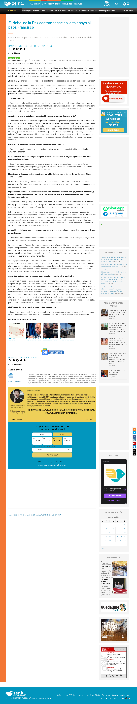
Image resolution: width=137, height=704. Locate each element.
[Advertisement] (52, 495)
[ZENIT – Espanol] (16, 4)
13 (117, 532)
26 (113, 540)
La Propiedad (78, 695)
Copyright (115, 695)
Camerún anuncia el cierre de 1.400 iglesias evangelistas (117, 372)
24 (106, 540)
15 (125, 532)
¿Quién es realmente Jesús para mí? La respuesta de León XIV (106, 584)
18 (110, 536)
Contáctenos (124, 695)
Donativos (78, 4)
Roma (44, 4)
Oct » (106, 548)
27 (117, 540)
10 (106, 532)
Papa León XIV (35, 4)
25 (110, 540)
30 (102, 544)
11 (110, 532)
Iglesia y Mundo (54, 4)
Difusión (97, 695)
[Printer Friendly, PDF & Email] (14, 58)
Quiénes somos (62, 695)
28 (121, 540)
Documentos (67, 4)
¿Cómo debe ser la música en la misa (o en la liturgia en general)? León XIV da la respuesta (117, 313)
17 (106, 536)
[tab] (107, 649)
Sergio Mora (35, 46)
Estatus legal (106, 695)
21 (121, 536)
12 (113, 532)
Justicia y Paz (47, 46)
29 (125, 540)
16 (102, 536)
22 (125, 536)
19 (113, 536)
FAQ (70, 695)
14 (121, 532)
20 (117, 536)
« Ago (102, 548)
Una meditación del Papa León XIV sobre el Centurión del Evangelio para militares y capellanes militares (113, 259)
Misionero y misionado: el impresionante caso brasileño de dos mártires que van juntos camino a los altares (118, 342)
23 (102, 540)
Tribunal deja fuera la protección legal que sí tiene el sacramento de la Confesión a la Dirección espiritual (114, 272)
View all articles (14, 382)
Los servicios (89, 695)
